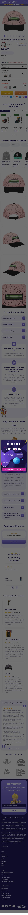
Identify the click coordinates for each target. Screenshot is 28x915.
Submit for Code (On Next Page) (13, 469)
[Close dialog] (25, 441)
